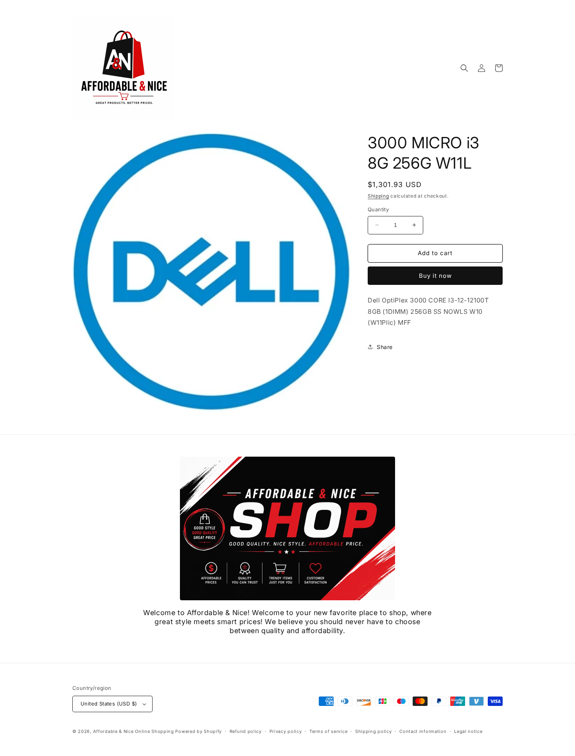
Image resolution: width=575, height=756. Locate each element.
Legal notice (468, 731)
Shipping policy (373, 731)
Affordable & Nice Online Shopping (133, 731)
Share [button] (385, 347)
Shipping (378, 196)
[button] (464, 68)
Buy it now (435, 275)
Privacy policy (286, 731)
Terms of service (328, 731)
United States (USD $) (109, 703)
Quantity (378, 209)
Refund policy (246, 731)
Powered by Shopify (198, 731)
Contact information (422, 731)
